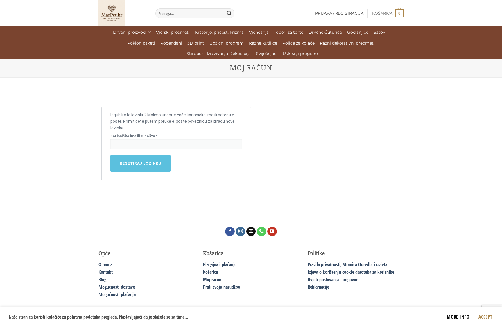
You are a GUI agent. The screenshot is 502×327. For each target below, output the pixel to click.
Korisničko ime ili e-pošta (141, 135)
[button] (388, 13)
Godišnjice (357, 32)
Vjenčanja (259, 32)
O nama (105, 264)
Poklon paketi (141, 43)
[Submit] (229, 13)
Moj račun (212, 279)
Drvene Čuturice (325, 32)
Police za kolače (298, 43)
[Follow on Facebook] (230, 232)
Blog (102, 279)
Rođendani (171, 43)
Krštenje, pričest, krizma (219, 32)
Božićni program (226, 43)
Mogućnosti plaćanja (117, 294)
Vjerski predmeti (173, 32)
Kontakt (105, 272)
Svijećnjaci (266, 53)
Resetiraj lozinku (140, 163)
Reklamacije (318, 287)
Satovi (380, 32)
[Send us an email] (251, 232)
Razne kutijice (263, 43)
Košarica (210, 272)
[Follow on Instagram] (240, 232)
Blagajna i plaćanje (219, 264)
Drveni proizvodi (130, 32)
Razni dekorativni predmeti (347, 43)
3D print (195, 43)
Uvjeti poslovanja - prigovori (333, 279)
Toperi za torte (288, 32)
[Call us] (261, 232)
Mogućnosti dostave (116, 287)
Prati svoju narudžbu (221, 287)
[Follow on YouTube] (272, 232)
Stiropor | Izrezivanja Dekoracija (219, 53)
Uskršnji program (300, 53)
